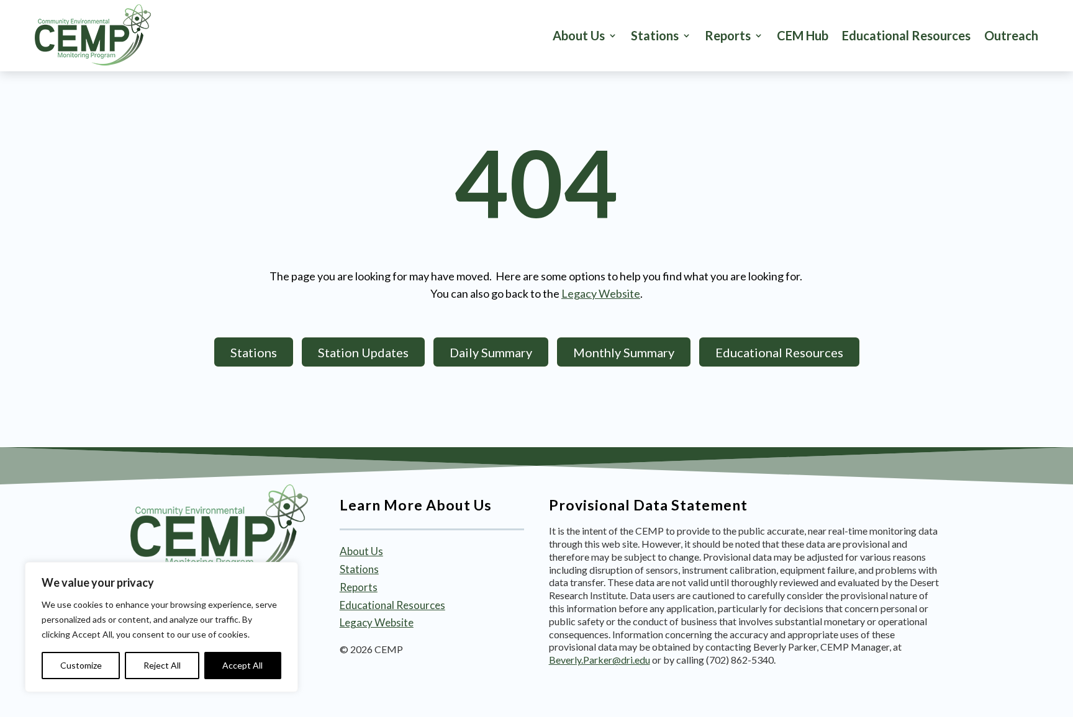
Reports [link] (359, 587)
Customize (81, 665)
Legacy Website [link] (600, 293)
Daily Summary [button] (491, 352)
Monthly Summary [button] (623, 352)
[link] (93, 35)
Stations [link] (359, 569)
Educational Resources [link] (906, 35)
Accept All (242, 665)
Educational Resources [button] (779, 352)
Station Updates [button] (363, 352)
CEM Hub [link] (802, 35)
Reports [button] (728, 35)
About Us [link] (579, 35)
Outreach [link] (1011, 35)
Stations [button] (655, 35)
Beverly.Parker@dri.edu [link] (599, 660)
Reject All (162, 665)
